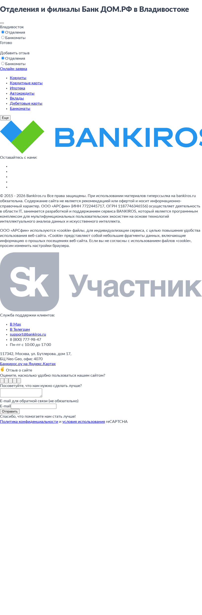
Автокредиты (22, 93)
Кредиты (18, 78)
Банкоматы (20, 109)
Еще (5, 118)
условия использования (83, 422)
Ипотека (17, 88)
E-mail (5, 406)
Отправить (10, 411)
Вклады (17, 98)
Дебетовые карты (26, 103)
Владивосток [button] (12, 27)
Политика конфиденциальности (29, 422)
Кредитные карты (26, 83)
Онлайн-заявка (13, 69)
